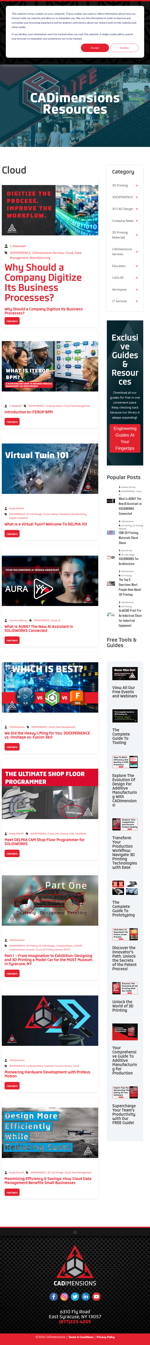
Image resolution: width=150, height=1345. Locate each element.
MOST (67, 949)
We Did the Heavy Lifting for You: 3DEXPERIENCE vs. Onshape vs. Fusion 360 (47, 735)
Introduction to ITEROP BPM (29, 412)
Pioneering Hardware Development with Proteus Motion (47, 1074)
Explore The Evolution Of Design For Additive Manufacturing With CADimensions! (124, 790)
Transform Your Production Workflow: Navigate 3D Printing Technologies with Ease (124, 853)
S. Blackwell (18, 246)
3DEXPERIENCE (20, 253)
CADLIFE (78, 945)
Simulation (64, 514)
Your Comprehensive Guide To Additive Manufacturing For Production (124, 1060)
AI (59, 620)
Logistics (13, 518)
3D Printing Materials (120, 234)
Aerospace (119, 289)
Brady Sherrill (16, 508)
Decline (124, 47)
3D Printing (32, 945)
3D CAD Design (34, 514)
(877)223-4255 (75, 1321)
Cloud (69, 253)
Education (119, 266)
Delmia (54, 514)
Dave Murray (126, 550)
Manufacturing (40, 258)
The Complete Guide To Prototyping (123, 908)
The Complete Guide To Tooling (121, 736)
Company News (53, 405)
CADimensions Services (48, 253)
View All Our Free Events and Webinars (124, 692)
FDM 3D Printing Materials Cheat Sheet (128, 538)
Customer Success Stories (58, 1065)
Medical (23, 518)
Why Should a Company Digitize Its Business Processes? (43, 282)
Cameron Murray (18, 620)
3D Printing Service (53, 949)
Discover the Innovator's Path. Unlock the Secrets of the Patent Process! (124, 958)
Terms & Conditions (80, 1337)
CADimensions (17, 727)
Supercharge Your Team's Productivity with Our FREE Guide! (124, 1114)
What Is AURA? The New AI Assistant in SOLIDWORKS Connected (39, 628)
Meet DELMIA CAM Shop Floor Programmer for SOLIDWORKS (45, 842)
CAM (71, 833)
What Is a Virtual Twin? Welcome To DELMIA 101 (46, 524)
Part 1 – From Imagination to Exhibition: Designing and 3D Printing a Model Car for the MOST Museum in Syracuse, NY (48, 960)
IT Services (119, 301)
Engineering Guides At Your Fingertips (125, 438)
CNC (57, 833)
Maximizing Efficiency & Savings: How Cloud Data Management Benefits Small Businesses (48, 1180)
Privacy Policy (106, 1337)
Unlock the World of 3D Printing (122, 1006)
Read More (12, 321)
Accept (95, 47)
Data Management (80, 405)
